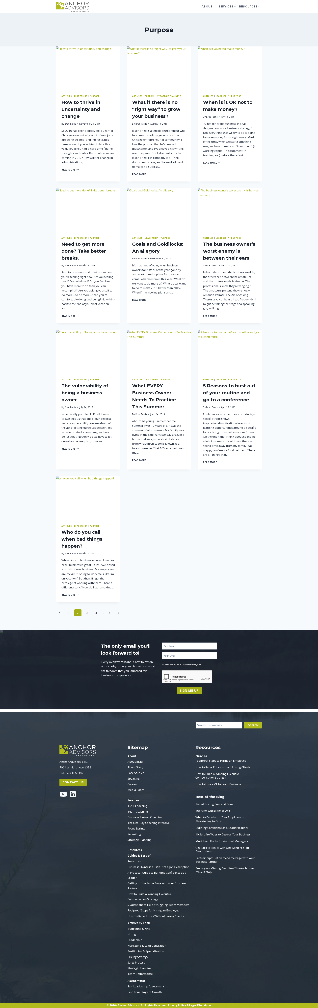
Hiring (132, 934)
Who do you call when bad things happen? (81, 539)
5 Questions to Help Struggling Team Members (158, 905)
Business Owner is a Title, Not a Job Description (158, 867)
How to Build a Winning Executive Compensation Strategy (150, 896)
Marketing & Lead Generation (147, 945)
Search (253, 725)
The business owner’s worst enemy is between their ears (229, 251)
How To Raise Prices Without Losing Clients (156, 916)
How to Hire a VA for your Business (218, 784)
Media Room (136, 790)
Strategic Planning (139, 840)
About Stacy (135, 767)
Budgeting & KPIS (139, 929)
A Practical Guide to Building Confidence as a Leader (157, 875)
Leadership (135, 940)
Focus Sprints (136, 828)
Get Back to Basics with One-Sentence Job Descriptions (222, 849)
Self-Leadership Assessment (146, 986)
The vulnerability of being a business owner (84, 392)
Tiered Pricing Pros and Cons (214, 804)
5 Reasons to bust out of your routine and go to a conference (229, 392)
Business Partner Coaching (145, 817)
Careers (132, 784)
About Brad (135, 761)
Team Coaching (138, 811)
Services (133, 800)
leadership (80, 96)
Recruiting (134, 834)
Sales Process (136, 962)
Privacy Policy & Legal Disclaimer (189, 1005)
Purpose (94, 96)
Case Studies (136, 773)
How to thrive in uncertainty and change (80, 109)
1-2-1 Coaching (137, 806)
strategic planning (169, 96)
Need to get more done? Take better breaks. (83, 251)
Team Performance (140, 974)
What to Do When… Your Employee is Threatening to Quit (219, 819)
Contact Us (73, 782)
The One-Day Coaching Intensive (149, 823)
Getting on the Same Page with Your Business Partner (157, 885)
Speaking (134, 778)
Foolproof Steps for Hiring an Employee (153, 910)
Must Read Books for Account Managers (221, 841)
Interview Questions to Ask (212, 811)
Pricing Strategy (138, 957)
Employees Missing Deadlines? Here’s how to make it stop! (224, 870)
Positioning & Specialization (146, 951)
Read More (70, 169)
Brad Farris (70, 123)
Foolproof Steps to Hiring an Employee (220, 760)
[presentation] (88, 67)
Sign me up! (189, 690)
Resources (135, 850)
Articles (66, 96)
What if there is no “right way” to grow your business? (156, 109)
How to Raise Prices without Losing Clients (222, 767)
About (132, 756)
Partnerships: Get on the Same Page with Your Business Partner (225, 860)
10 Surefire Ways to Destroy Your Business (223, 834)
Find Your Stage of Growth (145, 992)
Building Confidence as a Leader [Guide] (221, 828)
